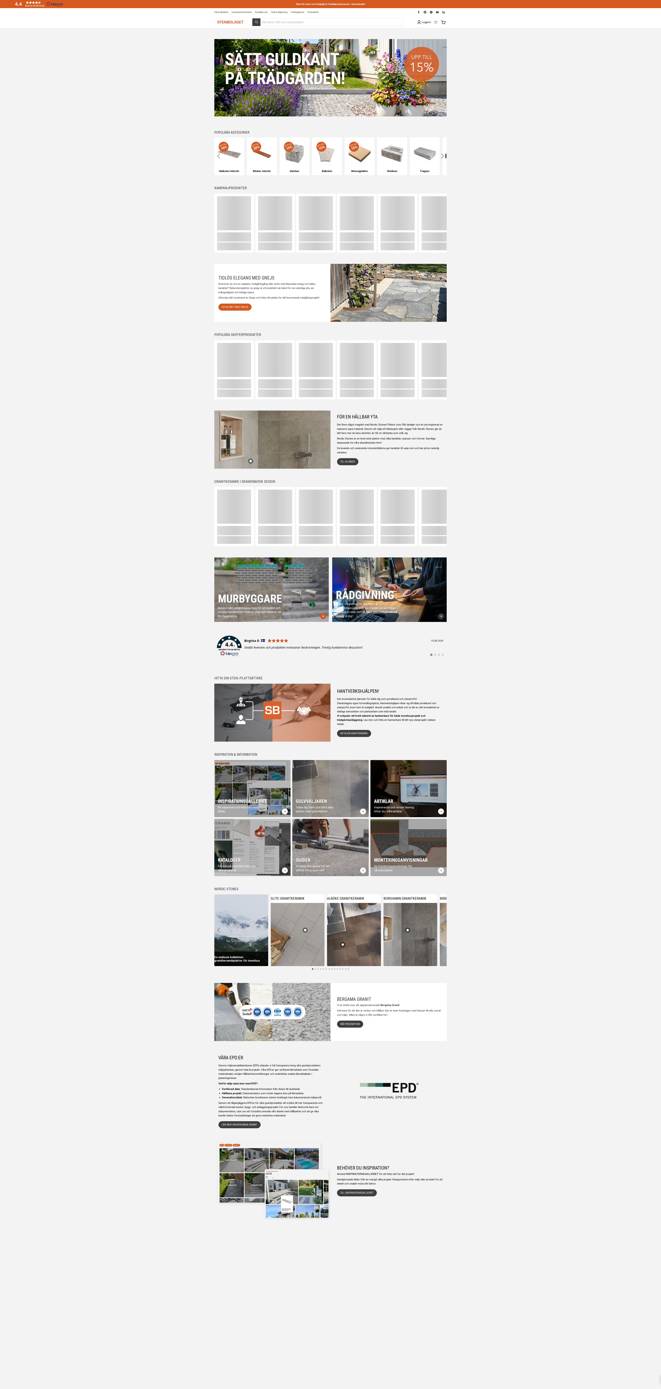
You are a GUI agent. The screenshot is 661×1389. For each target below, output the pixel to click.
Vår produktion (221, 12)
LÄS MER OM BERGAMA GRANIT (239, 1124)
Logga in (426, 22)
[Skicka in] (256, 22)
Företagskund (297, 12)
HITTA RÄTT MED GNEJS (235, 307)
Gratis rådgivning (279, 12)
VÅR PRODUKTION (350, 1024)
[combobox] (327, 22)
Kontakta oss (261, 12)
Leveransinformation (242, 12)
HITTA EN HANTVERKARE (354, 733)
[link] (330, 646)
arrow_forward (323, 616)
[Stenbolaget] (230, 22)
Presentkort (313, 12)
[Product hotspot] (250, 461)
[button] (38, 4)
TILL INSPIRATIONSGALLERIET (357, 1192)
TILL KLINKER (347, 461)
